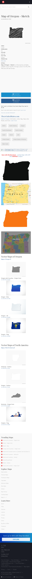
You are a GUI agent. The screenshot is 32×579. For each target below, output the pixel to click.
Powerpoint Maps (5, 477)
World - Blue (6, 446)
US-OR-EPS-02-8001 (5, 317)
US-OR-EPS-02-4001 (5, 298)
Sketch (11, 134)
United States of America (19, 139)
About (2, 503)
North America (13, 125)
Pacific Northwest (6, 130)
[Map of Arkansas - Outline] (16, 357)
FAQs (2, 506)
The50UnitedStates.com (10, 116)
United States (5, 139)
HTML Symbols (5, 565)
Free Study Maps (20, 563)
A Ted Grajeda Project (6, 574)
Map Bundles (4, 472)
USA (18, 134)
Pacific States (18, 130)
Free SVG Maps (5, 560)
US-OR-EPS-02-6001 (5, 336)
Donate (15, 569)
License (3, 512)
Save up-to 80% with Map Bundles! (16, 537)
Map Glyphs (27, 566)
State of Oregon (5, 119)
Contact (3, 515)
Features (3, 509)
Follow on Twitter (19, 577)
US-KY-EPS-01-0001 (5, 405)
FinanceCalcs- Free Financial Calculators (11, 566)
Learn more (23, 110)
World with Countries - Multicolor (10, 454)
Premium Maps (4, 474)
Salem (4, 134)
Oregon (23, 125)
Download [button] (16, 94)
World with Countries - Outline (10, 457)
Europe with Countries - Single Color (11, 448)
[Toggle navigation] (29, 2)
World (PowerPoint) (7, 460)
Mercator (3, 61)
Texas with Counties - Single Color (11, 465)
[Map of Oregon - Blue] (16, 288)
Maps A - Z (3, 497)
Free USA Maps (15, 560)
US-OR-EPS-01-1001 (5, 387)
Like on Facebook (6, 577)
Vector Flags (24, 560)
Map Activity (4, 491)
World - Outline (6, 462)
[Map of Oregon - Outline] (16, 376)
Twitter (2, 529)
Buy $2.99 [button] (16, 100)
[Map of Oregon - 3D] (16, 306)
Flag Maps (3, 480)
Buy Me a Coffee (5, 523)
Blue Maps (3, 486)
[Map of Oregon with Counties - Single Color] (16, 269)
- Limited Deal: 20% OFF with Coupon (16, 155)
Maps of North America (7, 348)
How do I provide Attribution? (8, 112)
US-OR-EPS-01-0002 (5, 279)
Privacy (3, 517)
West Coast (5, 144)
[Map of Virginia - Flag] (16, 414)
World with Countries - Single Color (11, 440)
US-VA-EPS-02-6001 (5, 424)
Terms (2, 520)
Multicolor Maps (5, 483)
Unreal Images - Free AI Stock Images (10, 561)
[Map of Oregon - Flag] (16, 325)
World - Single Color (8, 443)
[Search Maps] (28, 6)
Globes (3, 489)
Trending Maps (4, 494)
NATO (3, 125)
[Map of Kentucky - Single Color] (16, 395)
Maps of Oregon (5, 259)
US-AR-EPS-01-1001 (5, 368)
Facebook (3, 526)
